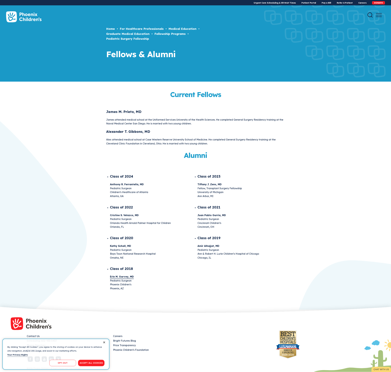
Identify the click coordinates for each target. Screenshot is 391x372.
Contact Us (33, 336)
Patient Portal (308, 3)
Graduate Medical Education (128, 34)
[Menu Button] (379, 15)
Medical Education (182, 29)
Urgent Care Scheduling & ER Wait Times (275, 3)
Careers (362, 3)
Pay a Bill (326, 3)
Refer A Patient (345, 3)
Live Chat (381, 369)
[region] (55, 354)
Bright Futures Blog (124, 340)
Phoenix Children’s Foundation (131, 349)
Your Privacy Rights (17, 355)
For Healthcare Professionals (142, 29)
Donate (378, 3)
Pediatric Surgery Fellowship (127, 39)
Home (110, 29)
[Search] (370, 15)
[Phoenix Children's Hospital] (24, 16)
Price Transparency (124, 345)
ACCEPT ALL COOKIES (91, 363)
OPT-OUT (63, 363)
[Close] (104, 342)
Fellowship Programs (170, 34)
